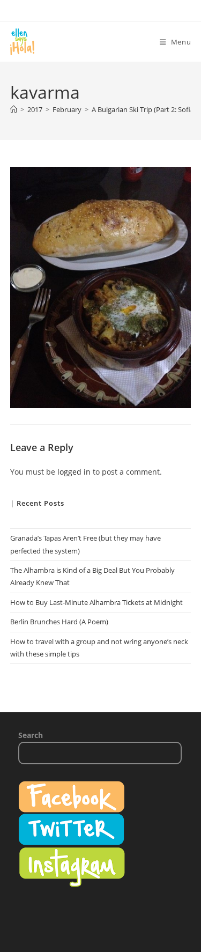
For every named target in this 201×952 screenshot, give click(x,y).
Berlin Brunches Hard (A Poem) (59, 621)
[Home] (13, 109)
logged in (74, 472)
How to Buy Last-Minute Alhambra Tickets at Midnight (96, 602)
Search (30, 735)
